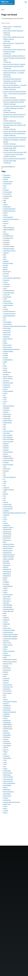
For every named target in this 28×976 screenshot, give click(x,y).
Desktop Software (8, 351)
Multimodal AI (7, 573)
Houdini (5, 454)
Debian (5, 343)
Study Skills (6, 733)
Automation (6, 242)
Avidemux (6, 252)
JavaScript (6, 487)
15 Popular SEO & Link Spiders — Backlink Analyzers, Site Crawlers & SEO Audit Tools (14, 125)
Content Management (9, 315)
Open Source (7, 601)
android (5, 204)
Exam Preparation (8, 391)
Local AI (5, 523)
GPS (4, 427)
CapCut (5, 282)
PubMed (5, 647)
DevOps (5, 353)
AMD (4, 202)
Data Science (7, 334)
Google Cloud (7, 414)
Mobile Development (9, 554)
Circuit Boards (7, 297)
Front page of (8, 166)
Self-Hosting (6, 689)
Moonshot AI (6, 565)
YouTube (5, 810)
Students (5, 731)
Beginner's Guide (8, 263)
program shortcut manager (10, 634)
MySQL (5, 577)
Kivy (4, 500)
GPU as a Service (8, 431)
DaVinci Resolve (8, 338)
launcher (5, 502)
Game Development (8, 406)
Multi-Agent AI (7, 571)
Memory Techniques (8, 546)
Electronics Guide (8, 382)
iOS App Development (9, 477)
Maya (4, 542)
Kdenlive (5, 494)
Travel (5, 762)
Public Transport (7, 645)
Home (2, 9)
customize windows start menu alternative (14, 326)
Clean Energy (7, 301)
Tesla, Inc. (6, 749)
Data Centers (7, 332)
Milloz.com (5, 1)
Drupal (5, 370)
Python (5, 649)
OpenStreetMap (7, 607)
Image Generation (8, 464)
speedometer (6, 720)
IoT (4, 479)
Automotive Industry (8, 248)
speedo (5, 718)
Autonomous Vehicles (9, 250)
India (4, 466)
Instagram (6, 471)
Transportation (7, 758)
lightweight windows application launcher (14, 512)
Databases (6, 336)
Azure (5, 259)
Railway (5, 653)
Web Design (6, 789)
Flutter (5, 397)
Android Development (9, 208)
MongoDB (6, 561)
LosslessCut (6, 525)
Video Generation (8, 779)
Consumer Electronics (9, 313)
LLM (4, 521)
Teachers (5, 739)
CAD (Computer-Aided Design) (11, 278)
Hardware (6, 443)
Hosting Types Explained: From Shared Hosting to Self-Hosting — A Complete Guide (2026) (14, 72)
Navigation (6, 584)
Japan (5, 481)
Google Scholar (7, 420)
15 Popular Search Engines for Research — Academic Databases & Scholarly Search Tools (14, 108)
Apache (5, 215)
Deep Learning (7, 345)
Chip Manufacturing (8, 292)
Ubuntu (5, 768)
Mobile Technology (8, 559)
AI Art (4, 185)
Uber (4, 766)
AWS (4, 257)
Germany (5, 412)
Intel (4, 475)
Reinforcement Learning (10, 661)
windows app (7, 800)
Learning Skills (7, 504)
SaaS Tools (6, 678)
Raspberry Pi (6, 655)
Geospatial (6, 410)
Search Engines (7, 684)
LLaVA (5, 519)
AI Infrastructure (7, 196)
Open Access (7, 598)
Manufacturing (7, 531)
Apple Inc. (6, 223)
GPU (4, 429)
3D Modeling (6, 175)
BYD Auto (6, 276)
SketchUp (6, 703)
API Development (8, 217)
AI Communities (7, 192)
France (5, 401)
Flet (4, 395)
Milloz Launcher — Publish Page (12, 26)
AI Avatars (6, 190)
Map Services (7, 540)
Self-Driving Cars (8, 687)
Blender (5, 267)
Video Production (8, 781)
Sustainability (7, 735)
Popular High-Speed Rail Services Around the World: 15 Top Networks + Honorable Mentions (15, 140)
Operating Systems (8, 609)
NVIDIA (5, 590)
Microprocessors (7, 550)
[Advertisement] (14, 829)
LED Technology (7, 506)
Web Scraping (7, 796)
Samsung (6, 682)
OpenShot (6, 603)
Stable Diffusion (7, 726)
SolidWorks (6, 714)
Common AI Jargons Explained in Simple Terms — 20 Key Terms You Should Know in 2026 (14, 93)
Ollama (5, 592)
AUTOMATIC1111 (8, 238)
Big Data (5, 265)
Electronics (6, 380)
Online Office (6, 596)
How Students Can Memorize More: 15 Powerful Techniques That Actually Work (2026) (14, 58)
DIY (4, 364)
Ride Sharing (7, 670)
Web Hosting (6, 793)
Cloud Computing (8, 303)
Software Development (9, 712)
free (4, 403)
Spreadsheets (7, 722)
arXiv (4, 232)
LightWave (6, 510)
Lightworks (6, 515)
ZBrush (5, 812)
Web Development (8, 791)
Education (6, 374)
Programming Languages (10, 638)
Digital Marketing (8, 359)
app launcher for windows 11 (11, 219)
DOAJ (5, 366)
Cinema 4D (6, 294)
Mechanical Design (8, 544)
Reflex (5, 657)
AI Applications (7, 183)
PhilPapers (6, 619)
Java (4, 485)
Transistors (6, 756)
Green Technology (8, 441)
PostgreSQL (6, 624)
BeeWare (5, 261)
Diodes (5, 362)
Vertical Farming (7, 772)
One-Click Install (7, 594)
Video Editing (7, 775)
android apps (6, 206)
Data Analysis (7, 330)
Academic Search (8, 181)
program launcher (8, 632)
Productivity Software (9, 630)
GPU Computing (7, 435)
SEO (4, 695)
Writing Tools (6, 804)
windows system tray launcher (11, 802)
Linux (4, 517)
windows (5, 798)
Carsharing (6, 286)
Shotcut (5, 699)
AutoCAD (6, 234)
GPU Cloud (6, 433)
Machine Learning (8, 527)
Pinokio (5, 622)
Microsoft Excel (7, 552)
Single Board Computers (10, 701)
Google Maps (7, 418)
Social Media (6, 710)
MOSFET (5, 567)
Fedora (5, 393)
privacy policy (7, 628)
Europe (5, 389)
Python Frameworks (8, 651)
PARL (5, 615)
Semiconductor (7, 693)
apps (4, 225)
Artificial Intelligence (8, 227)
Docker (5, 368)
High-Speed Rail (8, 452)
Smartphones (7, 707)
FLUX (5, 399)
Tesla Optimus (7, 745)
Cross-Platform (7, 322)
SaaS (4, 676)
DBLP (5, 341)
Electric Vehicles (7, 376)
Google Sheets (7, 422)
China (5, 288)
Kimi (4, 498)
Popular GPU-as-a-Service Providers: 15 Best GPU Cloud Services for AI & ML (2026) (14, 116)
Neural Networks (8, 586)
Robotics (5, 674)
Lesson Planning (8, 508)
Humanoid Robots (8, 460)
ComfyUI (5, 309)
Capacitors (6, 280)
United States (7, 770)
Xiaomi (5, 808)
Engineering (6, 385)
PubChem (6, 640)
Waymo (5, 787)
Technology (6, 741)
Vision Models (7, 785)
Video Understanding (9, 783)
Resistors (5, 666)
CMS (4, 307)
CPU (4, 320)
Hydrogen (6, 462)
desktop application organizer (11, 349)
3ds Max (5, 179)
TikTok (5, 754)
